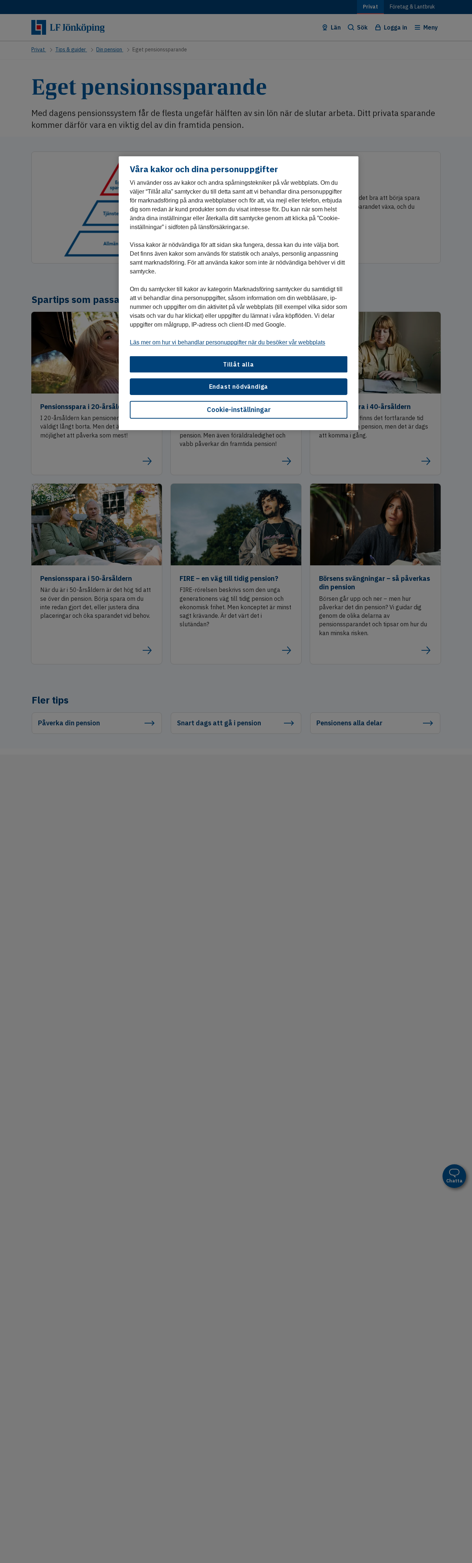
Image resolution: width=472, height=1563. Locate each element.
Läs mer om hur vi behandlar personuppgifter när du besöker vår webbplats (227, 342)
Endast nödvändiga (238, 386)
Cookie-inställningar (239, 409)
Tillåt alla (238, 364)
